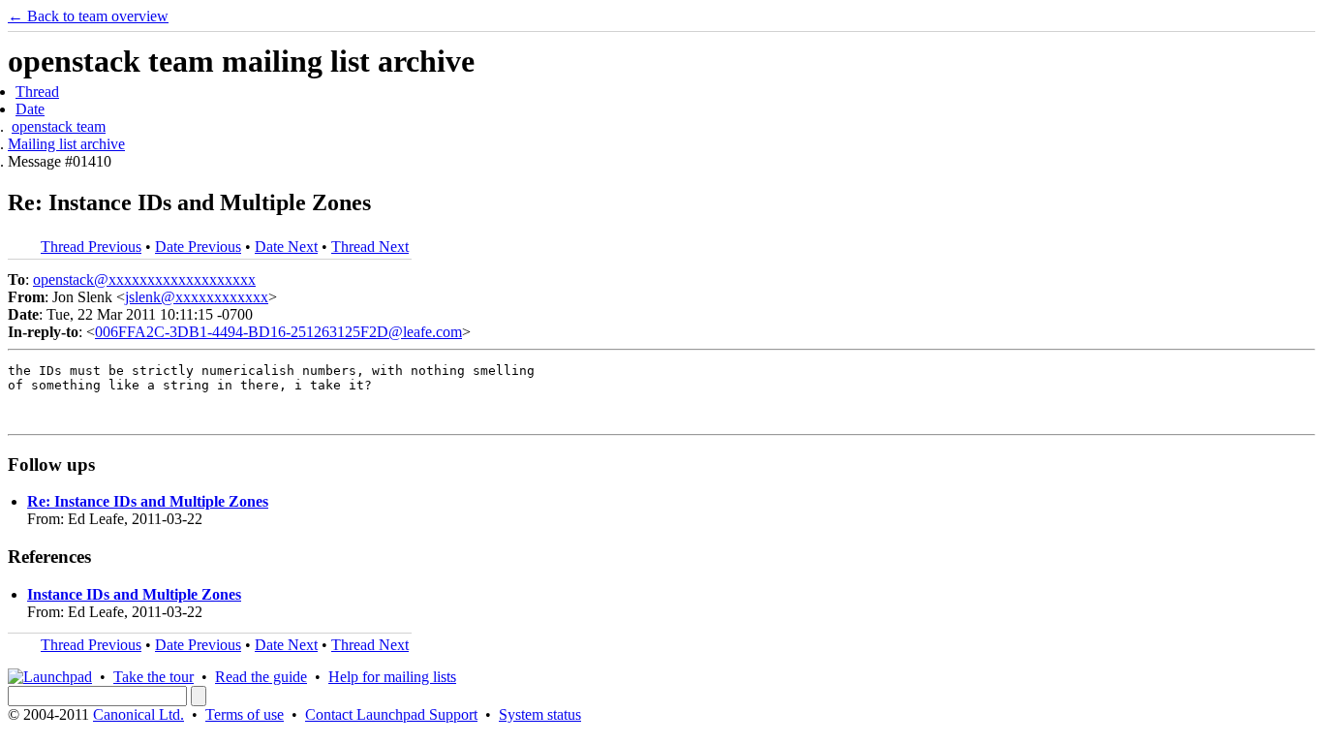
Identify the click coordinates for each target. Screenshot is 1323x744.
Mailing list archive (66, 144)
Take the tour (153, 676)
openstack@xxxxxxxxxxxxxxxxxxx (144, 279)
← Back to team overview (88, 16)
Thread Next (370, 246)
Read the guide (261, 676)
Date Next (286, 246)
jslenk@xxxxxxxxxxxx (196, 297)
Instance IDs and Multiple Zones (134, 594)
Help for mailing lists (392, 676)
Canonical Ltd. (138, 714)
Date (30, 109)
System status (540, 714)
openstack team (59, 126)
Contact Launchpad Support (391, 714)
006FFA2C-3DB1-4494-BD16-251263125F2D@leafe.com (278, 332)
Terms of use (244, 714)
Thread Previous (91, 246)
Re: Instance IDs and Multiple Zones (147, 501)
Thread (37, 91)
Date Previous (198, 246)
